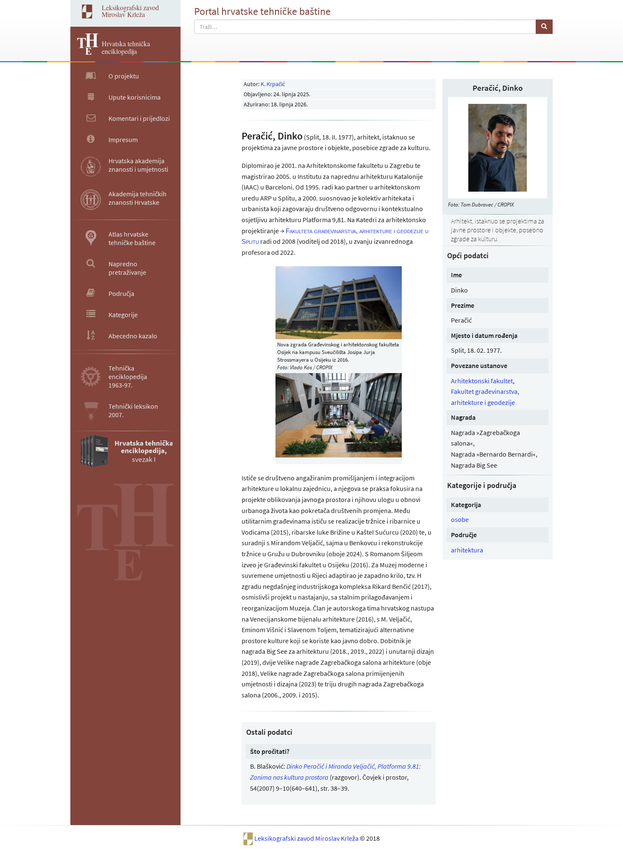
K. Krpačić (273, 84)
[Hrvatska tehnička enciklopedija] (84, 52)
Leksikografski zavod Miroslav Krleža (307, 838)
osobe (460, 519)
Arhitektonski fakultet (482, 380)
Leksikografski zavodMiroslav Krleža (130, 11)
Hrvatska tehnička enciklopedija (126, 47)
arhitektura (467, 550)
